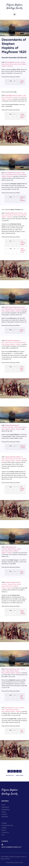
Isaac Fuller (15, 707)
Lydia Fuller (16, 669)
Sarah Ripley (17, 172)
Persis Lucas (8, 669)
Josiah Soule (8, 547)
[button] (14, 14)
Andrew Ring (18, 427)
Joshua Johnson (9, 425)
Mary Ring (10, 427)
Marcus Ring (8, 62)
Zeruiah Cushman (10, 213)
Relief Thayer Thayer (11, 307)
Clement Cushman (10, 582)
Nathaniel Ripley (17, 95)
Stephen (9, 66)
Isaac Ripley (8, 95)
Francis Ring (8, 342)
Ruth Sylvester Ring (11, 340)
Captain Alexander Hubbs (12, 457)
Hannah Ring (9, 459)
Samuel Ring (8, 64)
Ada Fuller (8, 707)
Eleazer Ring (17, 64)
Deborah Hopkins (10, 311)
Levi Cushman (9, 172)
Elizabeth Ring (9, 309)
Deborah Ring (12, 549)
